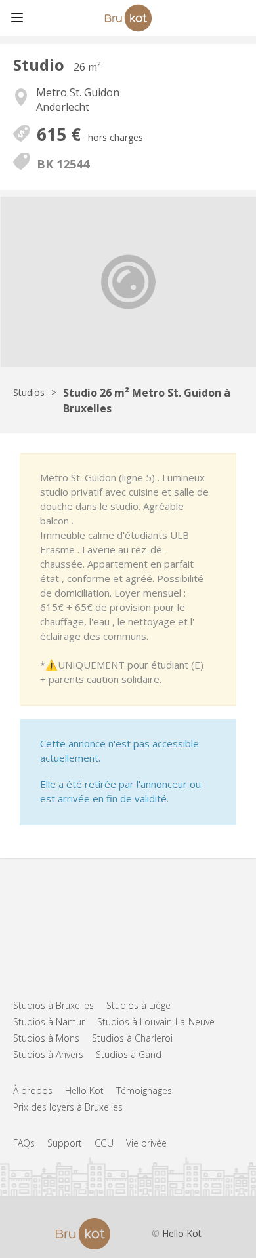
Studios (29, 392)
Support (64, 1143)
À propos (33, 1090)
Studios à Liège (138, 1005)
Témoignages (144, 1090)
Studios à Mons (46, 1038)
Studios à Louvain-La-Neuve (156, 1021)
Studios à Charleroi (132, 1038)
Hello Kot (84, 1090)
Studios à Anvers (48, 1054)
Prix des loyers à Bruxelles (68, 1107)
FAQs (24, 1143)
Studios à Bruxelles (53, 1005)
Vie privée (146, 1143)
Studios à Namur (49, 1021)
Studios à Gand (128, 1054)
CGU (104, 1143)
